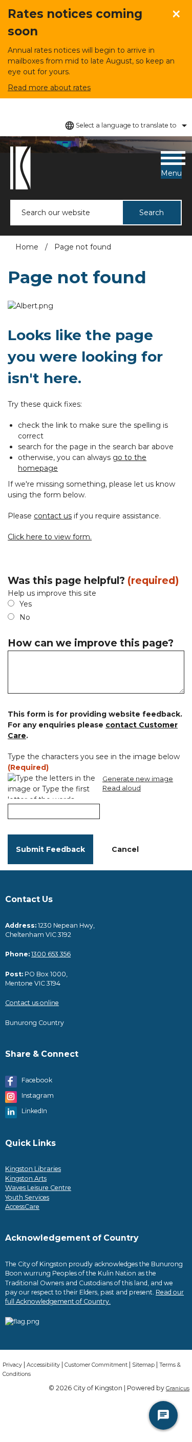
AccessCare (22, 1206)
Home (26, 247)
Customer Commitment (96, 1365)
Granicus (177, 1388)
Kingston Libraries (33, 1169)
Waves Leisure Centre (38, 1188)
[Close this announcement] (180, 11)
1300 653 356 (51, 954)
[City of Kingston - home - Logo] (20, 168)
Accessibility (43, 1365)
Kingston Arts (26, 1178)
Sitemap (143, 1365)
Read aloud (121, 788)
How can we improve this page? (91, 643)
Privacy (12, 1365)
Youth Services (27, 1197)
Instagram (38, 1095)
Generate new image (137, 779)
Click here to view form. (50, 536)
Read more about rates (49, 87)
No (24, 617)
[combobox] (124, 125)
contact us (53, 515)
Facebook (37, 1080)
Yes (25, 604)
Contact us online (32, 1003)
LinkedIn (34, 1111)
